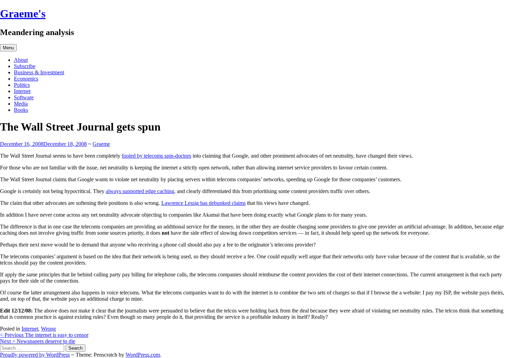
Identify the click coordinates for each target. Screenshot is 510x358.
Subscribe (24, 66)
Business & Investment (39, 72)
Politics (22, 85)
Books (21, 110)
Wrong (48, 329)
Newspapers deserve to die (37, 341)
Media (21, 104)
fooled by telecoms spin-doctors (156, 156)
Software (24, 97)
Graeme (101, 144)
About (21, 60)
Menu (8, 47)
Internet (22, 91)
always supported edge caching (140, 191)
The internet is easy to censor (44, 335)
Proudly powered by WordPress (35, 355)
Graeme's (22, 13)
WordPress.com (143, 355)
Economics (26, 79)
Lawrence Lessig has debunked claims (203, 203)
